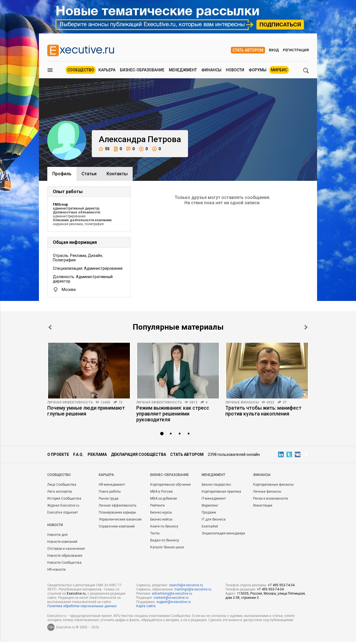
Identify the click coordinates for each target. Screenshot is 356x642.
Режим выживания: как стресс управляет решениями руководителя (172, 413)
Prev (50, 327)
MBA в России (161, 491)
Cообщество (59, 475)
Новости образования (64, 556)
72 (120, 402)
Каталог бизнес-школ (167, 547)
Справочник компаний (117, 526)
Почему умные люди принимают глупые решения (86, 411)
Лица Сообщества (61, 485)
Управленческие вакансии (120, 519)
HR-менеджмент (112, 485)
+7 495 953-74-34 (281, 585)
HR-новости (56, 570)
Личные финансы (242, 402)
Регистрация (296, 50)
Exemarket (210, 526)
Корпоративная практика (221, 491)
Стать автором (248, 50)
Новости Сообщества (64, 563)
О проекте (58, 454)
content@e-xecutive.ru (171, 598)
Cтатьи (89, 173)
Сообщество (80, 70)
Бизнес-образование (142, 70)
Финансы (211, 70)
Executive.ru (76, 593)
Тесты (155, 533)
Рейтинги (157, 505)
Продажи (209, 512)
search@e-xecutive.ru (186, 585)
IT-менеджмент (214, 498)
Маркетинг (210, 505)
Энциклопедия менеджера (223, 533)
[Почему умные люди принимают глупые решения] (89, 370)
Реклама (97, 454)
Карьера (106, 70)
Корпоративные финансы (273, 485)
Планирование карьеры (117, 512)
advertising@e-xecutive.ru (172, 593)
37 (284, 402)
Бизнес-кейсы (161, 519)
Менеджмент (183, 70)
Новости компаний (62, 542)
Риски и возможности (270, 498)
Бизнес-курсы (161, 512)
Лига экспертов (59, 491)
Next (306, 327)
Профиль (61, 173)
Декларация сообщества (138, 454)
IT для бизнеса (214, 519)
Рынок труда (108, 498)
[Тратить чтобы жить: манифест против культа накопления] (267, 370)
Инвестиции (262, 505)
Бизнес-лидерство (216, 485)
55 (107, 149)
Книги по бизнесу (164, 526)
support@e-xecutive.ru (173, 602)
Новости (235, 70)
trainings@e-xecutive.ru (193, 589)
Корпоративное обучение (170, 485)
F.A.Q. (78, 454)
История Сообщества (64, 498)
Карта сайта (145, 606)
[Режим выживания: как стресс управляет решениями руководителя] (178, 370)
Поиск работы (110, 491)
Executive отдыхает (62, 512)
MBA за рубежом (163, 498)
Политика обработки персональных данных (82, 606)
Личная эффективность (70, 402)
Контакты (117, 173)
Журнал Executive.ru (63, 505)
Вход (274, 50)
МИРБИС (279, 70)
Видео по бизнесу (164, 540)
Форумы (257, 70)
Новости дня (57, 535)
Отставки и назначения (66, 549)
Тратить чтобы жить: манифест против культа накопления (263, 411)
